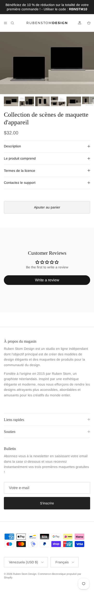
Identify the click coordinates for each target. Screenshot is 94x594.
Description (12, 146)
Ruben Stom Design (24, 573)
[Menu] (5, 23)
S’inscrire (47, 503)
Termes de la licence (19, 171)
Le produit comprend (20, 158)
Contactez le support (19, 183)
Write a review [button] (47, 280)
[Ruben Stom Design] (47, 23)
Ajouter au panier (47, 207)
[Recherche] (16, 23)
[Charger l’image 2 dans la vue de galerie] (47, 63)
